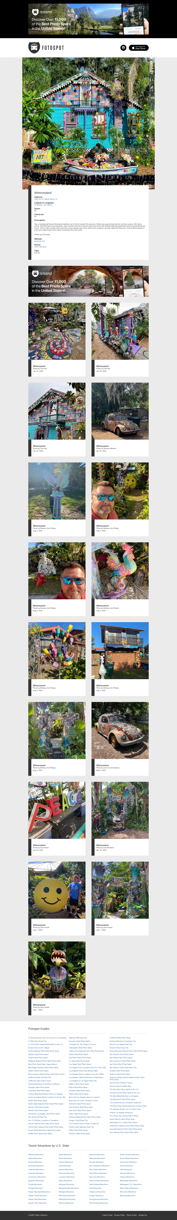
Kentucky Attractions (66, 1173)
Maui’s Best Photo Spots (78, 1087)
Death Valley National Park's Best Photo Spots (45, 1104)
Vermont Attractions (127, 1173)
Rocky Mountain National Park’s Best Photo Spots (129, 1051)
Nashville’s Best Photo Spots (80, 1104)
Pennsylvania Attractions (98, 1199)
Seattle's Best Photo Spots (120, 1071)
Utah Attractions (126, 1169)
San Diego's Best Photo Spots (121, 1058)
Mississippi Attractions (67, 1199)
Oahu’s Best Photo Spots (78, 1114)
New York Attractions (97, 1177)
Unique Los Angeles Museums (121, 1113)
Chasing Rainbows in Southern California (43, 1084)
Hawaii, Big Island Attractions (39, 1192)
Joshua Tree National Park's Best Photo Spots (86, 1051)
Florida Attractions (35, 1184)
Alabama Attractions (35, 1155)
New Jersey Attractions (98, 1169)
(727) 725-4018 (40, 247)
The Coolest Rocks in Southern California (125, 1103)
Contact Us (142, 1215)
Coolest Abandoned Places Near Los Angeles (45, 1094)
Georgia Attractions (35, 1188)
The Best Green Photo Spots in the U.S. (125, 1093)
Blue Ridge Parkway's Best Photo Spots (43, 1067)
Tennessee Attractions (128, 1162)
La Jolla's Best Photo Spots (79, 1061)
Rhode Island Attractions (98, 1203)
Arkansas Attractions (36, 1166)
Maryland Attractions (66, 1184)
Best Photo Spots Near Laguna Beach (42, 1064)
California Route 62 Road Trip (39, 1077)
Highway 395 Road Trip (78, 1038)
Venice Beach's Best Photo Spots (122, 1119)
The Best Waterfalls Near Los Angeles (124, 1096)
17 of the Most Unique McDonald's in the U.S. (45, 1044)
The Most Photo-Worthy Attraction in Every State (128, 1106)
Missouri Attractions (66, 1203)
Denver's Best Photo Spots (38, 1107)
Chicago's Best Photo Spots (38, 1087)
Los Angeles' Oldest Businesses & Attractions (86, 1077)
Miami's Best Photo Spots (78, 1094)
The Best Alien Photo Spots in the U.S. (124, 1089)
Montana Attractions (97, 1155)
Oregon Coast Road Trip (78, 1120)
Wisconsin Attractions (128, 1192)
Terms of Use (132, 1215)
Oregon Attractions (96, 1195)
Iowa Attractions (65, 1166)
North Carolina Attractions (99, 1181)
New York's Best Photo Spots (80, 1110)
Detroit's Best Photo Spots (38, 1110)
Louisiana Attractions (67, 1177)
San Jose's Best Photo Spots (121, 1064)
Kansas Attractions (66, 1169)
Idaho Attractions (65, 1155)
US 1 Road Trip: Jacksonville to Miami (124, 1116)
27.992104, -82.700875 (43, 205)
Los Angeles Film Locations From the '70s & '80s (87, 1067)
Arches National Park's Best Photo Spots (43, 1051)
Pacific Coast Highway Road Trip (81, 1127)
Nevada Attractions (96, 1162)
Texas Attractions (126, 1166)
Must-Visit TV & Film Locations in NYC (83, 1101)
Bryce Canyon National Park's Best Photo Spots (46, 1074)
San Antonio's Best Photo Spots (122, 1054)
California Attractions (36, 1169)
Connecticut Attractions (37, 1177)
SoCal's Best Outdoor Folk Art (121, 1083)
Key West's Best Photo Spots (80, 1058)
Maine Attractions (65, 1181)
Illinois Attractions (65, 1158)
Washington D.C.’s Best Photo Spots (123, 1122)
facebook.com (39, 241)
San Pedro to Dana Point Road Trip (123, 1067)
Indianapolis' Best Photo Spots (80, 1048)
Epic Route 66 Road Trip (37, 1117)
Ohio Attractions (95, 1188)
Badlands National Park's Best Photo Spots (44, 1061)
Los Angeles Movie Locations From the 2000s (86, 1074)
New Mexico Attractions (98, 1173)
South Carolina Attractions (130, 1155)
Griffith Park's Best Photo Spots (40, 1134)
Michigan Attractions (66, 1192)
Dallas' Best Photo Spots (37, 1101)
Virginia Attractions (127, 1177)
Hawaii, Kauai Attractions (37, 1195)
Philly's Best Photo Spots (78, 1130)
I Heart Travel (107, 1215)
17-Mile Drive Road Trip (37, 1041)
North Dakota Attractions (98, 1184)
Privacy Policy (119, 1215)
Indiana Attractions (66, 1162)
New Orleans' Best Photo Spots (81, 1107)
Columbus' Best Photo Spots (39, 1091)
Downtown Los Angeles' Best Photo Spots (44, 1114)
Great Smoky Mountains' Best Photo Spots (44, 1130)
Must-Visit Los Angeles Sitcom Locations (84, 1097)
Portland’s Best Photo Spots (120, 1038)
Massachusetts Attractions (69, 1188)
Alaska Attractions (35, 1158)
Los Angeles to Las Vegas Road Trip (83, 1081)
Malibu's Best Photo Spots (79, 1084)
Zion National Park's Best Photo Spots (124, 1132)
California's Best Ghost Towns (39, 1081)
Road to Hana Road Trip (119, 1048)
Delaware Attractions (36, 1181)
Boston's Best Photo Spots (38, 1071)
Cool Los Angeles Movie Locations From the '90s (47, 1097)
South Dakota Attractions (129, 1158)
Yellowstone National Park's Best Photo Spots (127, 1126)
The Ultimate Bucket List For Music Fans (125, 1109)
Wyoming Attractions (127, 1195)
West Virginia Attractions (129, 1188)
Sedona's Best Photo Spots (120, 1074)
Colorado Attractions (36, 1173)
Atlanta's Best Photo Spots (38, 1054)
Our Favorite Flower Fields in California (84, 1124)
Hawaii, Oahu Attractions (37, 1203)
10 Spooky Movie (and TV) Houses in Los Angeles (47, 1038)
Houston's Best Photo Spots (79, 1041)
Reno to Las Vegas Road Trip (121, 1044)
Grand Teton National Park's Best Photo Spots (45, 1127)
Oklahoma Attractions (97, 1192)
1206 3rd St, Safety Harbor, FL (46, 199)
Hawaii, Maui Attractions (37, 1199)
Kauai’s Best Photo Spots (78, 1054)
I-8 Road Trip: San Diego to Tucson (82, 1044)
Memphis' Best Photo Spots (79, 1091)
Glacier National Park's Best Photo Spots (43, 1124)
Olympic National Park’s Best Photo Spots (85, 1117)
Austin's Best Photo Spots (38, 1058)
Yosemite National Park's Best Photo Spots (126, 1129)
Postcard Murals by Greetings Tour (123, 1041)
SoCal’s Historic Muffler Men (120, 1086)
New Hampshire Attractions (99, 1166)
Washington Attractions (128, 1181)
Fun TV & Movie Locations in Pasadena (43, 1120)
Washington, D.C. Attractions (131, 1184)
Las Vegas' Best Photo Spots (80, 1064)
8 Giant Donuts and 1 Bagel (38, 1048)
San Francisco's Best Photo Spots (122, 1061)
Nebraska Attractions (97, 1158)
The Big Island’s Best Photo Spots (122, 1099)
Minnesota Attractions (67, 1195)
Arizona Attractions (35, 1162)
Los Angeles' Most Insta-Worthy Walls (83, 1071)
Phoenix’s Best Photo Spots (79, 1134)
